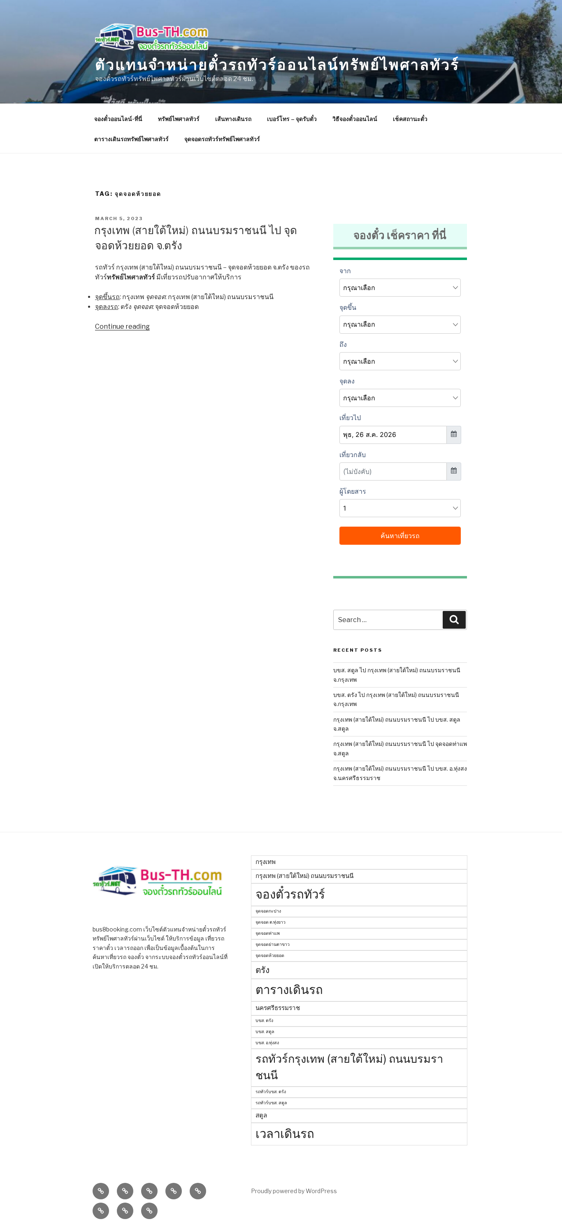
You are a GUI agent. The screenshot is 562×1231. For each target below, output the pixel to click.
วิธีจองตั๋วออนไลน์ (354, 118)
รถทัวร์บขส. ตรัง (270, 1091)
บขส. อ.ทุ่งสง (267, 1042)
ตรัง (262, 970)
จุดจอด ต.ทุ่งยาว (270, 922)
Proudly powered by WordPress (294, 1190)
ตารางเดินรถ (289, 989)
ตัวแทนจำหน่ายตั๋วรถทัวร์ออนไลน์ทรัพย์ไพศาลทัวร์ (277, 65)
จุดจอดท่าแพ (267, 933)
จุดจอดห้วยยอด (269, 955)
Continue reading (122, 326)
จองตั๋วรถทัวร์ (290, 894)
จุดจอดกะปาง (268, 911)
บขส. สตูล (264, 1031)
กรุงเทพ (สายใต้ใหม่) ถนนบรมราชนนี (304, 876)
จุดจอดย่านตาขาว (272, 944)
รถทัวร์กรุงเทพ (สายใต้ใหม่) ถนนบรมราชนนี (349, 1067)
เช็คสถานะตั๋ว (410, 118)
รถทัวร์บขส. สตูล (271, 1103)
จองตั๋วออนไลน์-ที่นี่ (118, 118)
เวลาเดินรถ (284, 1133)
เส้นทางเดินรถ (233, 118)
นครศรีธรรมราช (277, 1008)
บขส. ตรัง (264, 1020)
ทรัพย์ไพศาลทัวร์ (179, 118)
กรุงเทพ (265, 862)
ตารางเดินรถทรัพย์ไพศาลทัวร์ (131, 138)
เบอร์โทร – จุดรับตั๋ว (292, 118)
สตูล (261, 1115)
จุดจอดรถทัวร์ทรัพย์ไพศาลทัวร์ (222, 138)
